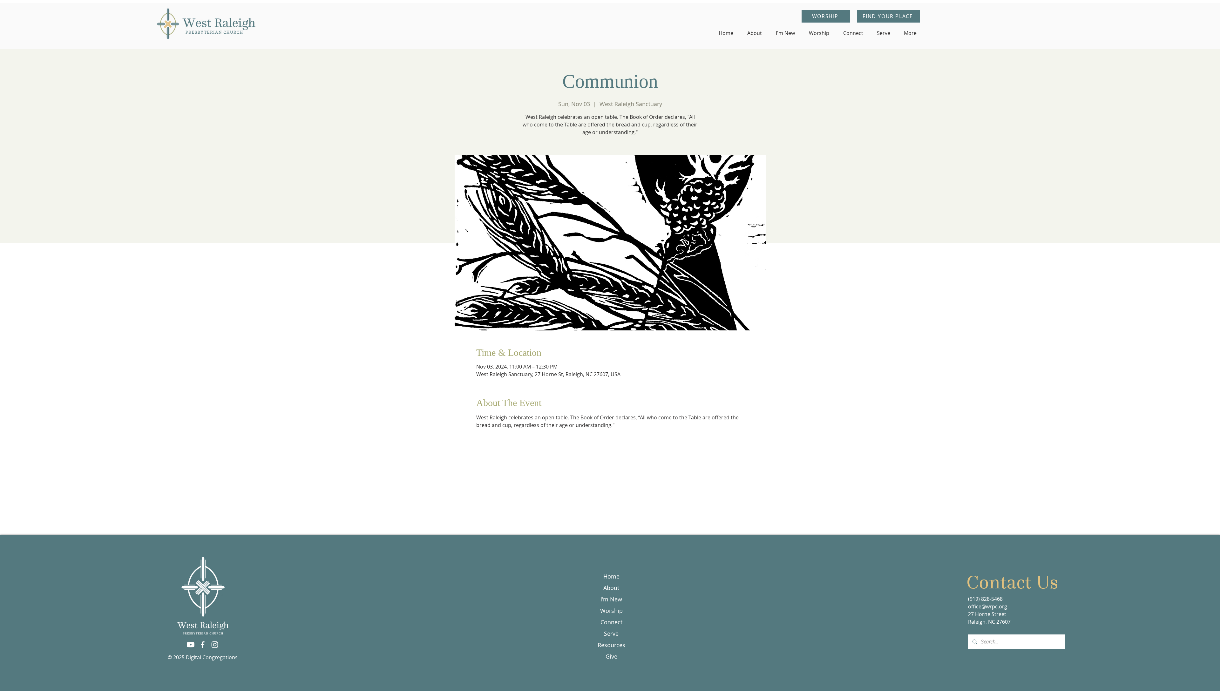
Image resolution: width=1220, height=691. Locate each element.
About (611, 588)
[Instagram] (214, 644)
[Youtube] (190, 644)
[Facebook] (202, 644)
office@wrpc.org (987, 606)
